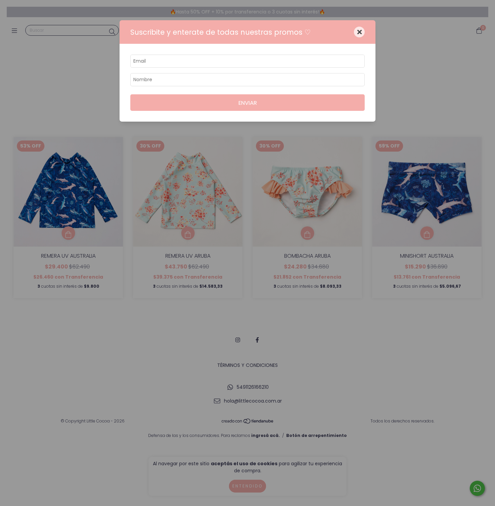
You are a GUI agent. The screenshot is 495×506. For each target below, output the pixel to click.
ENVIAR (247, 103)
